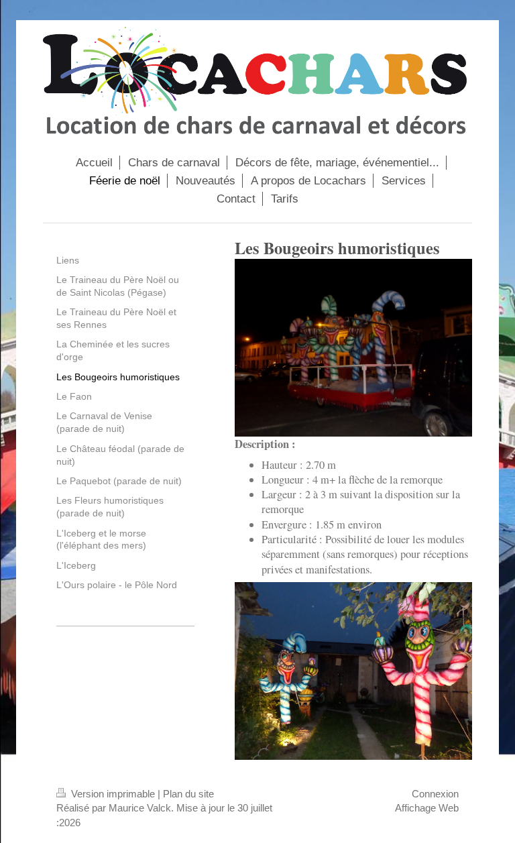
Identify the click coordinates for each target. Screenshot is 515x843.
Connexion (435, 793)
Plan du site (188, 793)
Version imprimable (113, 793)
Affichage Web (427, 807)
